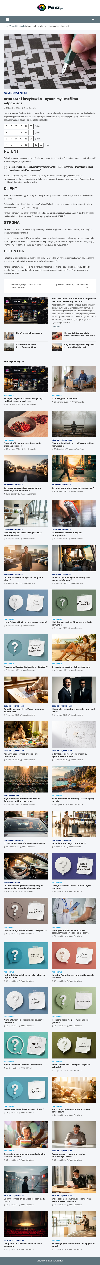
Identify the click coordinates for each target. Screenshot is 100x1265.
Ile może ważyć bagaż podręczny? (69, 843)
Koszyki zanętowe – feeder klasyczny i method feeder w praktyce (23, 399)
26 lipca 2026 (12, 1113)
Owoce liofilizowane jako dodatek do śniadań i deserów (79, 334)
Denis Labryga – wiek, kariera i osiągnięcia (25, 930)
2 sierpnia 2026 (60, 760)
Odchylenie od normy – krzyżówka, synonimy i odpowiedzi (69, 755)
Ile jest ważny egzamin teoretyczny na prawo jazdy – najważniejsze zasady (23, 886)
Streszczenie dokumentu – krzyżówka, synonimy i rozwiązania (71, 1200)
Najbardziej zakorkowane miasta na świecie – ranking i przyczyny (22, 799)
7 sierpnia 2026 (12, 583)
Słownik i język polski (15, 93)
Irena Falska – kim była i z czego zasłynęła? (25, 622)
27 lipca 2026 (12, 1068)
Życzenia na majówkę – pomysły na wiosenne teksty (72, 285)
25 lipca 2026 (12, 1160)
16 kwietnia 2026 (13, 108)
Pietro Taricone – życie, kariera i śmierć (24, 1109)
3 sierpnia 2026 (60, 715)
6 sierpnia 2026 (12, 626)
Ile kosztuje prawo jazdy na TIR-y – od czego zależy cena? (71, 578)
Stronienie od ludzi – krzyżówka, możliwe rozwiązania (26, 347)
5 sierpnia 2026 (60, 628)
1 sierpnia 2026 (60, 804)
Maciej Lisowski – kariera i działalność (23, 1064)
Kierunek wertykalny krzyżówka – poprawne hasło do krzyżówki (26, 285)
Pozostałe (9, 395)
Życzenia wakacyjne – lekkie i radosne (71, 667)
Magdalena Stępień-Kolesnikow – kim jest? (26, 667)
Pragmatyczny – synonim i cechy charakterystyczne (68, 1155)
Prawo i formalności (13, 485)
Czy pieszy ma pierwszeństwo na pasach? (73, 488)
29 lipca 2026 (12, 981)
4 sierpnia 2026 (60, 670)
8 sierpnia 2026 (12, 539)
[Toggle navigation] (7, 19)
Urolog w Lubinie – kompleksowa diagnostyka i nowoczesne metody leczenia (70, 933)
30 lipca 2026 (60, 891)
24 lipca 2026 (12, 1205)
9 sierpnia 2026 (60, 491)
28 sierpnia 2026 (13, 404)
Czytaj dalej (56, 327)
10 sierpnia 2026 (61, 449)
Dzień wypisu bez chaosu (29, 333)
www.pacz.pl (58, 1261)
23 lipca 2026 (12, 1249)
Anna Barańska (30, 108)
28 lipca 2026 (12, 1026)
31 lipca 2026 (59, 847)
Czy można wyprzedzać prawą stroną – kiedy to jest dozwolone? (79, 347)
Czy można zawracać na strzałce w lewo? (24, 843)
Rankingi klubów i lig (13, 795)
